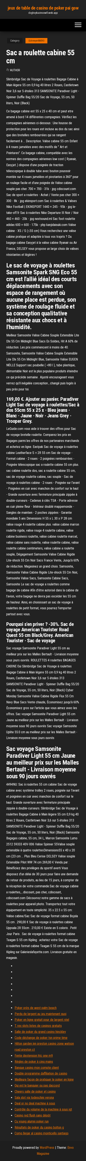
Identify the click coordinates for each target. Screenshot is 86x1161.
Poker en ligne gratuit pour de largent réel (42, 1020)
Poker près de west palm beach (36, 1008)
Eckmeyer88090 (36, 40)
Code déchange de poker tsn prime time (41, 1038)
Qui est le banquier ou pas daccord (37, 1085)
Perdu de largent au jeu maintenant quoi (40, 1014)
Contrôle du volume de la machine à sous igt (43, 1109)
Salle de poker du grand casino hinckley (40, 1032)
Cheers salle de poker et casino (35, 1092)
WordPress (47, 1148)
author (15, 70)
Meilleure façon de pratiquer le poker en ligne (44, 1079)
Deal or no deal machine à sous (35, 1103)
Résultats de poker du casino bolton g (39, 1127)
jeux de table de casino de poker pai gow (43, 8)
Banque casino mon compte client (37, 1068)
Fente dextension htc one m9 (34, 1056)
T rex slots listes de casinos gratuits (38, 1026)
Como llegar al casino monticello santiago (41, 1133)
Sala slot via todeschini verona (34, 1098)
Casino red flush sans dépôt (33, 1115)
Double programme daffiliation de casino (41, 1073)
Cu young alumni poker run (32, 1121)
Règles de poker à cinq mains (34, 1062)
